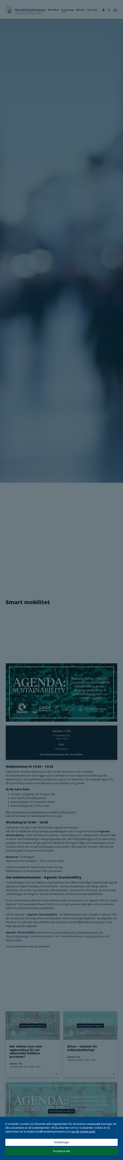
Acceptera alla (61, 1151)
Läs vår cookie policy (83, 1131)
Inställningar (61, 1142)
